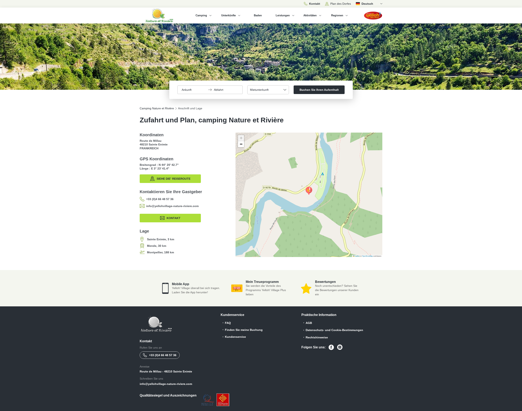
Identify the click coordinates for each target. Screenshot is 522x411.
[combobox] (268, 89)
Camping (201, 15)
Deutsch (367, 3)
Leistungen (283, 15)
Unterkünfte (228, 15)
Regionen (337, 15)
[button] (309, 191)
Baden (258, 15)
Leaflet (356, 256)
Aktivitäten (310, 15)
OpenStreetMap (367, 256)
